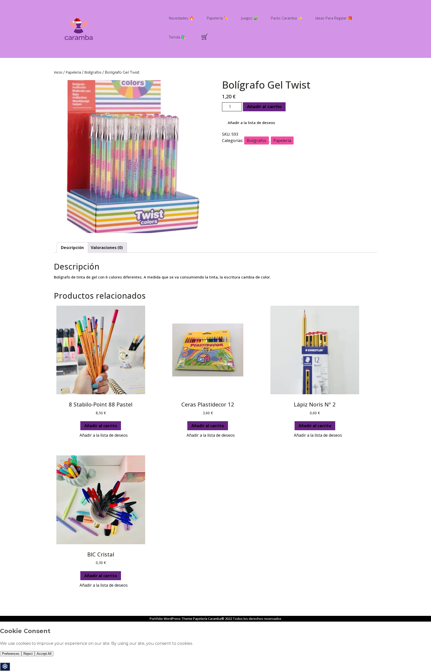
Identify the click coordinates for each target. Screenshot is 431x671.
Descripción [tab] (72, 247)
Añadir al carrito (264, 106)
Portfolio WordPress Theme (171, 618)
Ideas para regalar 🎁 (333, 17)
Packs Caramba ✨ (287, 17)
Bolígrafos (93, 72)
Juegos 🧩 (249, 17)
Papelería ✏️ (217, 17)
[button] (248, 122)
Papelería (73, 72)
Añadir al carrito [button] (100, 425)
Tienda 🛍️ (177, 36)
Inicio (58, 72)
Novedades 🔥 (181, 17)
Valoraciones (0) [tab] (107, 247)
